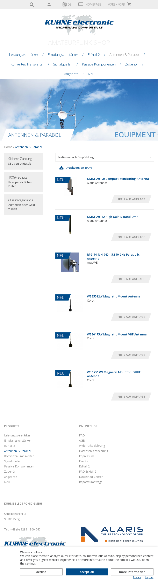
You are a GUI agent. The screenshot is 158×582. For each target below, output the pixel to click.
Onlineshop (88, 426)
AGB (82, 440)
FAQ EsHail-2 (87, 471)
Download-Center (91, 477)
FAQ (82, 435)
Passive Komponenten (99, 64)
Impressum (86, 456)
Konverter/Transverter (27, 64)
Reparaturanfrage (90, 482)
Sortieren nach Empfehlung (76, 157)
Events (83, 461)
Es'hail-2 (94, 54)
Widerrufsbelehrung (92, 446)
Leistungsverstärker (23, 54)
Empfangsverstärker (63, 54)
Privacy (137, 577)
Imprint (149, 577)
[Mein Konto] (49, 4)
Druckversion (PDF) (79, 168)
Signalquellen (62, 64)
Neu (91, 73)
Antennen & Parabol (124, 54)
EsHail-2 (84, 466)
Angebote (71, 73)
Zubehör (131, 64)
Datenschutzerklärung (93, 451)
